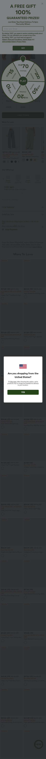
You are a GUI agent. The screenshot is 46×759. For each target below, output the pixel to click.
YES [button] (23, 392)
